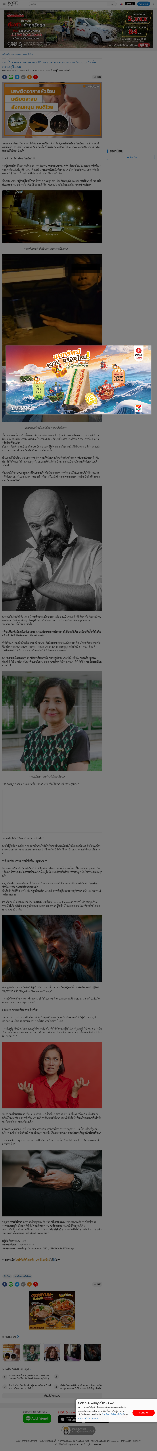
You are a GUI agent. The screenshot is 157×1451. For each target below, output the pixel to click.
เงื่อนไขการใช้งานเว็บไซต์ (113, 1414)
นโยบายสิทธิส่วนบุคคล (88, 1418)
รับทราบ (143, 1413)
